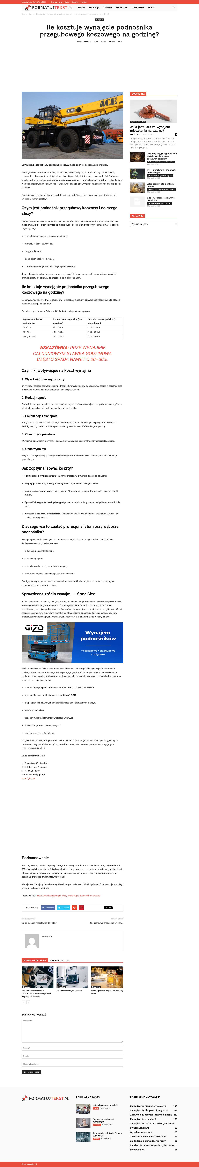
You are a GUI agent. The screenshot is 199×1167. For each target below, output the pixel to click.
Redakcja (86, 41)
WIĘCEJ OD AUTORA (59, 960)
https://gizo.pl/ (28, 778)
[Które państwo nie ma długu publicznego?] (137, 174)
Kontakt (84, 2)
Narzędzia (99, 20)
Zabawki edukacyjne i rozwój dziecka (162, 189)
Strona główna (56, 2)
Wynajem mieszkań (138, 122)
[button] (173, 7)
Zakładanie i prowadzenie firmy (148, 1140)
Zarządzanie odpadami (143, 1119)
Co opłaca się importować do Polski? (40, 923)
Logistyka (121, 7)
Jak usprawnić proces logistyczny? (106, 923)
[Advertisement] (99, 65)
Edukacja (94, 7)
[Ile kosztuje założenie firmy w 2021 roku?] (83, 1137)
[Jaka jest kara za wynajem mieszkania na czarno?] (153, 111)
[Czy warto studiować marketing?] (83, 1123)
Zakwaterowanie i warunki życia (159, 203)
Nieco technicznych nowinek (69, 991)
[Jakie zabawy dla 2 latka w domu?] (137, 187)
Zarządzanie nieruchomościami (148, 1106)
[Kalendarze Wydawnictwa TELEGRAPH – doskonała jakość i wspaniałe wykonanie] (37, 977)
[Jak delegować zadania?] (83, 1109)
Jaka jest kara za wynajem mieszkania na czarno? (150, 128)
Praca (151, 7)
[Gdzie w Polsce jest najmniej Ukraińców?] (137, 201)
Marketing (138, 7)
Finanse (107, 7)
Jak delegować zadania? (105, 1105)
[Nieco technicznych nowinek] (72, 977)
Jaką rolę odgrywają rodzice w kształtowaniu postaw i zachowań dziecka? (162, 156)
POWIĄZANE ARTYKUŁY (34, 960)
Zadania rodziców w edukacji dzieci (161, 162)
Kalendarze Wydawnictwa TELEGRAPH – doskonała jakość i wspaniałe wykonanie (36, 994)
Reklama (75, 2)
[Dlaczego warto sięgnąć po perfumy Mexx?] (107, 977)
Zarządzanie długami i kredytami (160, 175)
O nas (67, 2)
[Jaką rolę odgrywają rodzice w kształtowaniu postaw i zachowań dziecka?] (137, 157)
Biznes (81, 7)
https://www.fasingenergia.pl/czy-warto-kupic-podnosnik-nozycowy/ (69, 895)
